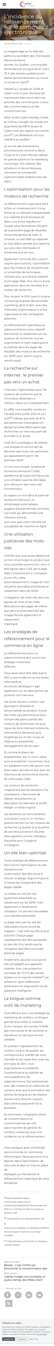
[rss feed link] (8, 1303)
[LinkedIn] (28, 1294)
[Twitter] (18, 1294)
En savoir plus (42, 1334)
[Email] (39, 1294)
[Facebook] (7, 1294)
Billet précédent (12, 1262)
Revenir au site (13, 1288)
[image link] (26, 4)
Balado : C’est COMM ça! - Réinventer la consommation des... (26, 1267)
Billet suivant (10, 1273)
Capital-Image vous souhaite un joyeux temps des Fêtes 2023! (25, 1278)
